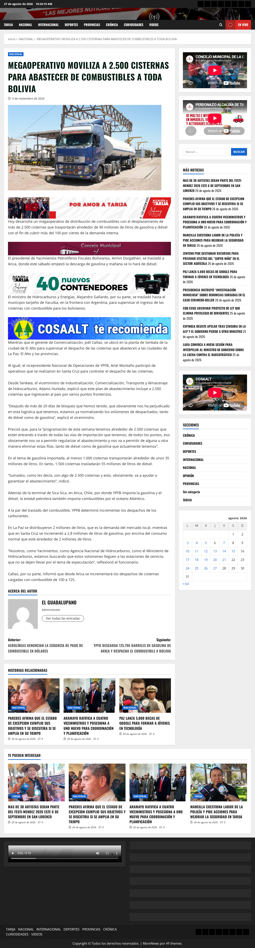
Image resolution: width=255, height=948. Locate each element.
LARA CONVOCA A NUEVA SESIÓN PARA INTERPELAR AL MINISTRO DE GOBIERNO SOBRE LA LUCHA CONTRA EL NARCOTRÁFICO (213, 349)
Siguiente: (132, 645)
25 (196, 568)
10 (187, 551)
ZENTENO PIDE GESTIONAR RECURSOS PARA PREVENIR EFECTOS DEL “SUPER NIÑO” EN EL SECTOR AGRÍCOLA (211, 258)
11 (196, 551)
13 (215, 551)
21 (224, 560)
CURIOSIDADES (133, 24)
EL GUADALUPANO (59, 602)
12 (206, 551)
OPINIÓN (188, 475)
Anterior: (45, 645)
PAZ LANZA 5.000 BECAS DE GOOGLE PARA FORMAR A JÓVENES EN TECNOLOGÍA (144, 723)
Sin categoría (191, 491)
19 (206, 560)
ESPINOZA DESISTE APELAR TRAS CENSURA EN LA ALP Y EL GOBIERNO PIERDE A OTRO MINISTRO (214, 329)
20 (215, 560)
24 (187, 568)
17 (187, 560)
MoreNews (151, 943)
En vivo (243, 24)
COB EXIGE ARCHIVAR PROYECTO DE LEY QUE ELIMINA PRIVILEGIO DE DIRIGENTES (211, 311)
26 (206, 568)
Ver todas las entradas (63, 618)
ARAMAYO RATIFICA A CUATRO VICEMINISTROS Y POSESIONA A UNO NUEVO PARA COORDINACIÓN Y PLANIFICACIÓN (89, 726)
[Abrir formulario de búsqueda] (220, 25)
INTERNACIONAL (48, 24)
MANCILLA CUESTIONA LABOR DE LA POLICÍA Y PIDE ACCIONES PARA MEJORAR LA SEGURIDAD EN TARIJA (213, 240)
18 (196, 560)
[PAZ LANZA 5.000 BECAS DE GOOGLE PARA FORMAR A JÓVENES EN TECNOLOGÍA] (145, 695)
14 (224, 551)
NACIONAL (25, 24)
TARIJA (8, 24)
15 (233, 551)
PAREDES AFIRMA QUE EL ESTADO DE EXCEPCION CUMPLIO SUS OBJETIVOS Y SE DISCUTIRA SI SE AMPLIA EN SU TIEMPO (32, 726)
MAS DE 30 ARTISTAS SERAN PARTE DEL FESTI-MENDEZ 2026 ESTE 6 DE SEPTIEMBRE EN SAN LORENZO (212, 185)
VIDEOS (153, 24)
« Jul (186, 583)
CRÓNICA (112, 24)
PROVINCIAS (92, 24)
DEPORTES (71, 24)
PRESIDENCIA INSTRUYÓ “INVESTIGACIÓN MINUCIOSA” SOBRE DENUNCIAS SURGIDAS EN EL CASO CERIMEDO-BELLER (214, 295)
